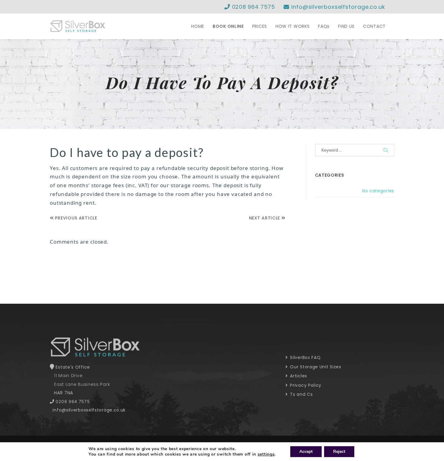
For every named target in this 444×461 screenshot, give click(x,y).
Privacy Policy (305, 385)
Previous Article (75, 218)
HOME (197, 26)
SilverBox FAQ (305, 357)
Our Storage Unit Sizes (315, 367)
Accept (306, 451)
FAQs (324, 26)
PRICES (259, 26)
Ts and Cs (301, 394)
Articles (298, 376)
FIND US (346, 26)
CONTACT (374, 26)
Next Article (265, 218)
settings (266, 454)
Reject (339, 451)
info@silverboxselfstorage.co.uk (337, 7)
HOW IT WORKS (292, 26)
